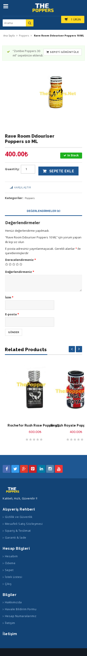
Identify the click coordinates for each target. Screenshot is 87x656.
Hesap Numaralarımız (20, 616)
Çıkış (8, 584)
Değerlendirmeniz (19, 272)
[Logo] (13, 490)
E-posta (12, 314)
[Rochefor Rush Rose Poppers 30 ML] (35, 389)
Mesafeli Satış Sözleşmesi (24, 524)
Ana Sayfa (9, 35)
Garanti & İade (15, 537)
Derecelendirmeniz (20, 260)
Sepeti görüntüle (64, 52)
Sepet (9, 570)
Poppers (24, 35)
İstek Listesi (13, 577)
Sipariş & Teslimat (18, 531)
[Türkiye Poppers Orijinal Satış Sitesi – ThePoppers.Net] (43, 9)
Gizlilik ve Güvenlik (19, 517)
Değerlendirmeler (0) (43, 211)
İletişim (10, 623)
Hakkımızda (13, 602)
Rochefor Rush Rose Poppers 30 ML (35, 425)
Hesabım (11, 556)
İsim (9, 297)
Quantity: (12, 169)
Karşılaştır (22, 187)
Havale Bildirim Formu (20, 609)
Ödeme (10, 563)
